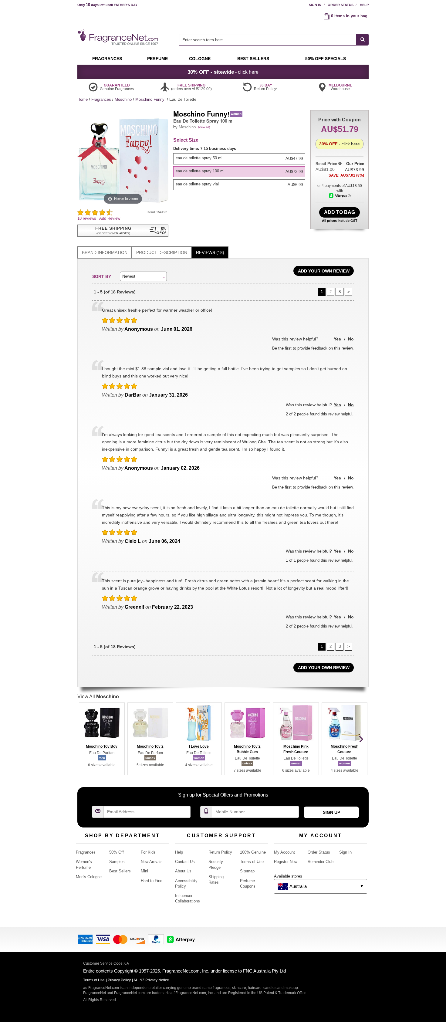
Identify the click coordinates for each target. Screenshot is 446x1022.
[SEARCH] (362, 40)
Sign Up (331, 812)
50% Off (116, 852)
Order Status (340, 5)
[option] (239, 158)
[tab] (104, 252)
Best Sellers (120, 871)
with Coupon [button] (339, 119)
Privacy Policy (119, 980)
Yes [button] (337, 339)
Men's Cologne (89, 877)
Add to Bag (339, 212)
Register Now (285, 861)
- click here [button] (223, 72)
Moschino (124, 99)
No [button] (351, 339)
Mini (144, 871)
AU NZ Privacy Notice (151, 980)
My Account (284, 852)
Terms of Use (252, 861)
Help (364, 5)
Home (82, 99)
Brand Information (104, 252)
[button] (122, 231)
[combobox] (274, 40)
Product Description (161, 252)
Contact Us (185, 861)
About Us (183, 871)
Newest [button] (128, 276)
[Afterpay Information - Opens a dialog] (340, 195)
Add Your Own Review (324, 271)
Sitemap (247, 871)
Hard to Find (151, 880)
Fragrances (101, 99)
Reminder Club (320, 861)
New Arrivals (152, 861)
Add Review (109, 218)
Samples (117, 861)
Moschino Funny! (151, 99)
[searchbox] (267, 40)
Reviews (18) (210, 252)
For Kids (148, 852)
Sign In (315, 5)
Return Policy (220, 852)
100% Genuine (253, 852)
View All (98, 696)
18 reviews (87, 218)
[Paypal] (156, 939)
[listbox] (240, 168)
